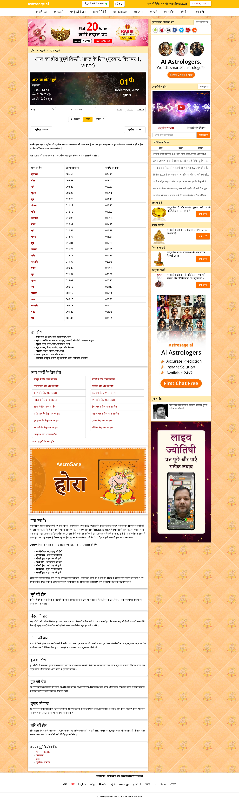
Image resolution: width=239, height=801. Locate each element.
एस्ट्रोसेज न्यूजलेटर (166, 127)
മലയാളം (124, 784)
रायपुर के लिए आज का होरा (45, 434)
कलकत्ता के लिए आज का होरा (104, 392)
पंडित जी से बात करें (95, 4)
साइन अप (205, 3)
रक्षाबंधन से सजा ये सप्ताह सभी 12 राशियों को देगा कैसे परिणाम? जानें (182, 195)
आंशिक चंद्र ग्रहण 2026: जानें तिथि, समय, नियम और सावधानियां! (181, 154)
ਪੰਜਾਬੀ (173, 784)
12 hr (119, 109)
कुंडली (58, 11)
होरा (38, 758)
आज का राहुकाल (43, 751)
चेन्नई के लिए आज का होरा (103, 379)
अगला (99, 119)
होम (32, 50)
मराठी (147, 784)
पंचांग (181, 148)
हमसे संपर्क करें (137, 776)
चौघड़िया (39, 755)
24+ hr (140, 109)
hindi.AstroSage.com (132, 797)
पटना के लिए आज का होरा (45, 406)
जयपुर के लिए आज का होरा (45, 379)
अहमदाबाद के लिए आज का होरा (105, 413)
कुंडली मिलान (78, 11)
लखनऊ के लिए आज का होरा (46, 386)
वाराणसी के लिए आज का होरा (46, 427)
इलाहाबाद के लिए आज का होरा (46, 420)
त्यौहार (200, 148)
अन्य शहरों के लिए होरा (43, 441)
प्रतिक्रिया (111, 776)
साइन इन (196, 3)
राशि (200, 11)
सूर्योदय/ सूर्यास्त (43, 762)
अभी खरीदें (203, 214)
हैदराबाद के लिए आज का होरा (104, 406)
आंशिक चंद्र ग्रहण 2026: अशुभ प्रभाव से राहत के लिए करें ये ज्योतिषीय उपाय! (182, 181)
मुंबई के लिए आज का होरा (102, 386)
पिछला (77, 119)
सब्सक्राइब (204, 86)
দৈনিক (163, 784)
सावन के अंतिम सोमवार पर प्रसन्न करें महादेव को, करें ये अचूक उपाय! (182, 188)
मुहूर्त (153, 11)
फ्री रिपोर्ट (99, 11)
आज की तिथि (153, 3)
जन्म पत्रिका (166, 3)
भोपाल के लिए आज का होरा (45, 399)
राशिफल (41, 11)
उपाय (138, 11)
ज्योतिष (169, 11)
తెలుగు (102, 784)
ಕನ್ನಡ (112, 784)
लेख (160, 148)
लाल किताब (120, 11)
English (82, 784)
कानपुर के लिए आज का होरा (45, 392)
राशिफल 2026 (180, 3)
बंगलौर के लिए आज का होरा (103, 399)
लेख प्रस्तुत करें (123, 776)
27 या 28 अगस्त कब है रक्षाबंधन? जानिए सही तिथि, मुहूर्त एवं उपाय (181, 160)
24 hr (130, 109)
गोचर (185, 11)
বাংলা (155, 784)
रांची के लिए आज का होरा (102, 427)
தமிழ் (92, 784)
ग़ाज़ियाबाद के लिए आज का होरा (47, 413)
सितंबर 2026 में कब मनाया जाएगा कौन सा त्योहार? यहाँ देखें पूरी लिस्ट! (182, 174)
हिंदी (72, 784)
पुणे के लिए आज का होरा (102, 420)
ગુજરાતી (137, 784)
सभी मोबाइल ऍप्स (202, 22)
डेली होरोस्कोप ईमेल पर (196, 127)
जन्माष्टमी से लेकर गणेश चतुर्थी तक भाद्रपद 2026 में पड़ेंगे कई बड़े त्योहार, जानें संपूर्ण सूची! (182, 167)
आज (88, 119)
